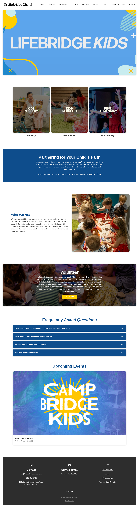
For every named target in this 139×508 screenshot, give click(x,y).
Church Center (107, 470)
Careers (108, 474)
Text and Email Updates (107, 482)
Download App (107, 478)
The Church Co (69, 501)
